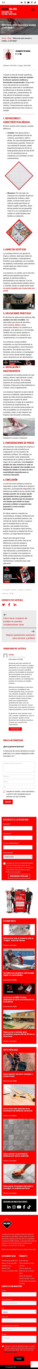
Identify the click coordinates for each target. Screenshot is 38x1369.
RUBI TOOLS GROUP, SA (25, 1367)
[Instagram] (18, 54)
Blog (9, 38)
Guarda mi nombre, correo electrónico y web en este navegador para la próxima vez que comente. (20, 794)
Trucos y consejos (9, 945)
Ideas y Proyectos (8, 1263)
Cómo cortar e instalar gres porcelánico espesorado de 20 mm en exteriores (19, 1034)
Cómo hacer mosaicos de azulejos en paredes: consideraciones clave (15, 621)
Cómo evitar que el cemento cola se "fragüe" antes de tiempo (18, 939)
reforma (5, 593)
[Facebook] (15, 54)
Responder (15, 729)
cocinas (11, 325)
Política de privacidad (13, 872)
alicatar (14, 590)
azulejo (21, 590)
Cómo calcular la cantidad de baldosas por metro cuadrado (15, 1155)
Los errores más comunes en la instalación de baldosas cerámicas (18, 1109)
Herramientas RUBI (10, 980)
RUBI (11, 593)
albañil (7, 590)
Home (4, 38)
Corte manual (23, 1260)
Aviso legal (32, 1249)
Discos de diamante (25, 1276)
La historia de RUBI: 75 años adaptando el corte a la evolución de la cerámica (18, 999)
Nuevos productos (25, 1268)
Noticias (4, 1268)
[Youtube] (21, 54)
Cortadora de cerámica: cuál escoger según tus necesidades (18, 974)
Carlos (11, 655)
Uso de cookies (22, 1249)
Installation (5, 1266)
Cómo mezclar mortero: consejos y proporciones (18, 1075)
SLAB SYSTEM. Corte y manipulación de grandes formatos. (27, 1281)
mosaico (28, 590)
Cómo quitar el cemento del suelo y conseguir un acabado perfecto (18, 1187)
